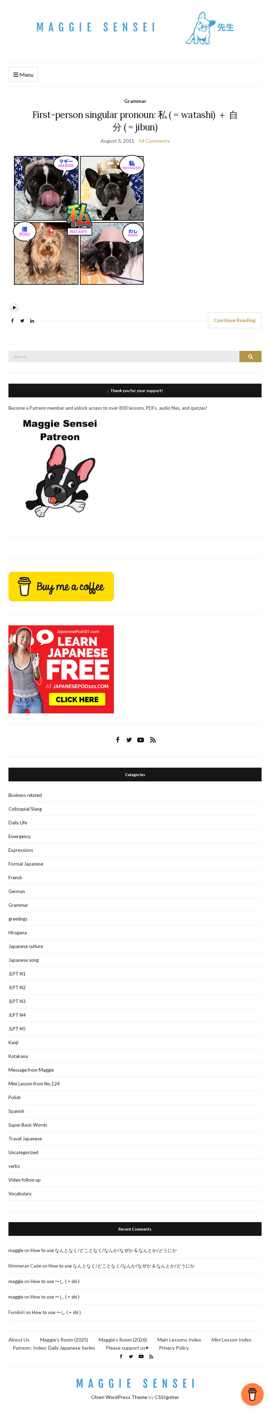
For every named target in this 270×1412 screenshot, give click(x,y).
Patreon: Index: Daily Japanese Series (54, 1348)
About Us (19, 1340)
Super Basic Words (27, 1125)
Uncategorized (23, 1152)
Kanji (13, 1042)
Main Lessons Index (179, 1340)
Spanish (16, 1111)
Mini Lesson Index (231, 1340)
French (15, 877)
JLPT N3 (17, 1001)
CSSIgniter (167, 1397)
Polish (14, 1097)
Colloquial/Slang (25, 809)
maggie (15, 1250)
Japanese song (23, 960)
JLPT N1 (17, 974)
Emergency (19, 836)
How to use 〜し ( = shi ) (55, 1281)
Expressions (20, 850)
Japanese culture (25, 946)
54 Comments (154, 141)
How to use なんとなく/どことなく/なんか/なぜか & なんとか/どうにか (104, 1250)
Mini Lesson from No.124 (34, 1083)
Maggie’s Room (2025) (64, 1340)
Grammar (135, 101)
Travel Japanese (25, 1138)
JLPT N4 (17, 1015)
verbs (14, 1166)
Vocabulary (20, 1193)
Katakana (18, 1056)
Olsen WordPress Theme (119, 1397)
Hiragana (17, 932)
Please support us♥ (127, 1348)
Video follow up (24, 1180)
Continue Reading (235, 320)
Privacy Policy (174, 1348)
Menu (25, 74)
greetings (17, 919)
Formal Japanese (25, 864)
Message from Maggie (31, 1070)
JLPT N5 (17, 1029)
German (16, 891)
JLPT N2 (17, 987)
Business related (25, 795)
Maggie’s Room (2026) (123, 1340)
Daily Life (17, 822)
